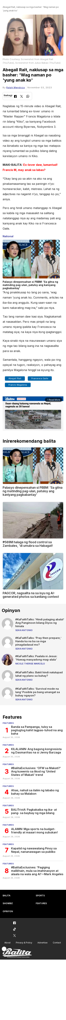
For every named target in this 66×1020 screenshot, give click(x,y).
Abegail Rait (14, 378)
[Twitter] (21, 96)
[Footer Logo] (17, 952)
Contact (57, 942)
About (7, 942)
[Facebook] (15, 96)
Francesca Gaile (39, 378)
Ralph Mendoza (15, 87)
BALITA (6, 895)
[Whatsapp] (27, 96)
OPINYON (8, 911)
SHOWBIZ (8, 903)
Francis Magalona (17, 385)
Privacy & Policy (24, 942)
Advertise (42, 942)
